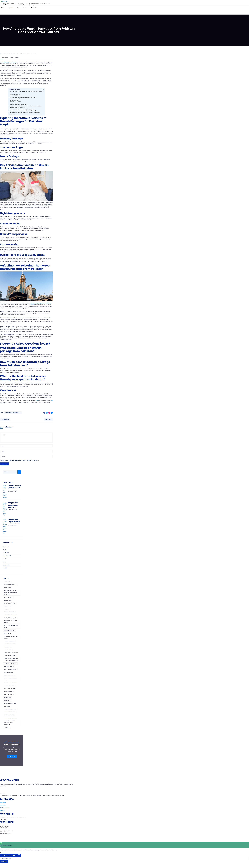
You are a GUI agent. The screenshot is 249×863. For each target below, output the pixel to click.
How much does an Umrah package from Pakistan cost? (23, 110)
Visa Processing (14, 103)
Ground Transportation (16, 101)
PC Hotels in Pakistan (9, 691)
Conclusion (12, 113)
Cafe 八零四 (6, 609)
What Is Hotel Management (10, 717)
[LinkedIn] (52, 413)
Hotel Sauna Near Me (9, 641)
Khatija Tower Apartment (10, 682)
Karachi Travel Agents (9, 675)
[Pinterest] (49, 413)
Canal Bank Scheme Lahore (10, 614)
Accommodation (14, 100)
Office (4, 562)
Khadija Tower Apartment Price (10, 679)
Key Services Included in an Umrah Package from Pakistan (23, 97)
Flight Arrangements (15, 98)
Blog (4, 549)
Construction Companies (10, 617)
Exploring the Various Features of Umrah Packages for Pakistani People (27, 91)
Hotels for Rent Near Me (10, 644)
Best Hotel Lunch (8, 597)
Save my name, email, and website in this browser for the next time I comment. (20, 460)
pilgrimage (32, 304)
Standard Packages (15, 94)
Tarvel (17, 57)
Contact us (11, 756)
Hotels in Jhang (8, 646)
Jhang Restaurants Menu (10, 669)
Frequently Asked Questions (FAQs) (18, 107)
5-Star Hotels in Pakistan (10, 584)
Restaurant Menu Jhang (10, 703)
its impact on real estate (10, 663)
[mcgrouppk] (4, 1)
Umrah (37, 400)
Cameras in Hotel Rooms (9, 611)
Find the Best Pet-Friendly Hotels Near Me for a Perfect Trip (14, 521)
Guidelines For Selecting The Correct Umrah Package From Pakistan (26, 106)
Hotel (5, 558)
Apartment (6, 546)
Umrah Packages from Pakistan (12, 412)
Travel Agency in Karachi (10, 709)
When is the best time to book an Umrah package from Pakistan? (25, 112)
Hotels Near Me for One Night (11, 652)
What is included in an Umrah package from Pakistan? (22, 109)
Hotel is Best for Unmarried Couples (10, 637)
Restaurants (7, 706)
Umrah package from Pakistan (9, 62)
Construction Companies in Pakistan (10, 621)
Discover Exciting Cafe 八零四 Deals (11, 626)
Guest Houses (7, 555)
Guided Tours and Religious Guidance (19, 104)
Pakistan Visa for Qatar (9, 688)
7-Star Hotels (7, 587)
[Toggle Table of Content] (42, 90)
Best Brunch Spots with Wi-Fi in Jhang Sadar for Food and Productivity (11, 592)
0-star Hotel (7, 581)
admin (11, 57)
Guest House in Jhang (9, 630)
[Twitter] (47, 413)
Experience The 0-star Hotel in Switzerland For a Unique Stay (13, 504)
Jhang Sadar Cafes (8, 672)
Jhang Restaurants (9, 666)
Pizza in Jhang (7, 697)
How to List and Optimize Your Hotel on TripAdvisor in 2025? (11, 659)
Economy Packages (15, 92)
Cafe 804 (6, 552)
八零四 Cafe (6, 727)
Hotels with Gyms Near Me (10, 655)
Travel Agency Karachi (9, 712)
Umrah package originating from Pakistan (41, 303)
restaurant (6, 565)
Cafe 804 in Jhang (8, 606)
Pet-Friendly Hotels (9, 694)
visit (52, 400)
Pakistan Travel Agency (9, 685)
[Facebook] (44, 413)
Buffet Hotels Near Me (9, 603)
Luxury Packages (14, 95)
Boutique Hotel (7, 600)
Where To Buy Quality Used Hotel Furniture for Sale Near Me (14, 487)
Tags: (1, 412)
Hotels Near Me (7, 649)
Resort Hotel (7, 700)
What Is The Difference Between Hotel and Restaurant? (9, 722)
